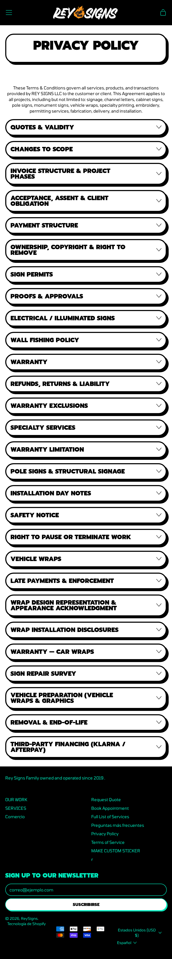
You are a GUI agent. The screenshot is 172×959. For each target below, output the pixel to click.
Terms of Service (108, 842)
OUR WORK (16, 799)
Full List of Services (110, 816)
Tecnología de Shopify (26, 923)
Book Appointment (110, 808)
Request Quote (106, 799)
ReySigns (29, 918)
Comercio (15, 816)
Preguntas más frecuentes (117, 825)
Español (124, 942)
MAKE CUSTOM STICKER (115, 850)
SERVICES (15, 808)
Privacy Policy (105, 833)
